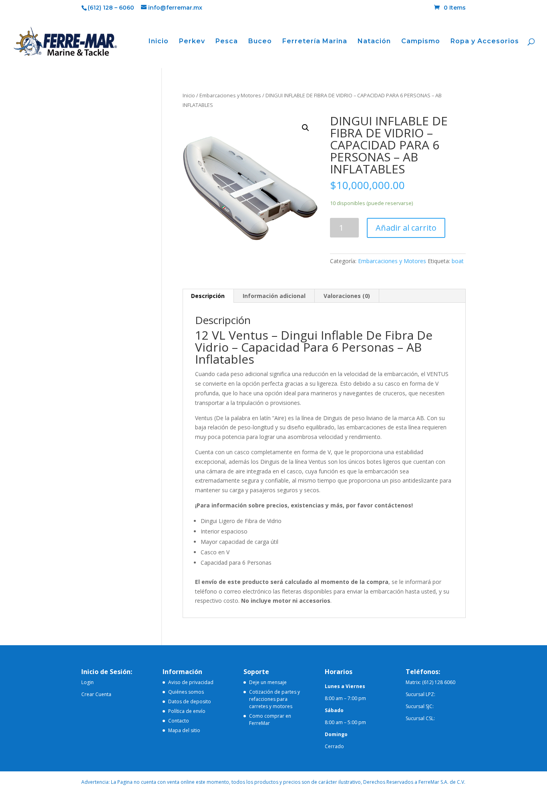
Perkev (192, 41)
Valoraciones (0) (347, 296)
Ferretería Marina (314, 41)
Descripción (208, 296)
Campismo (420, 41)
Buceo (260, 41)
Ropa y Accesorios (484, 41)
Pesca (226, 41)
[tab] (208, 296)
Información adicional (274, 296)
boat (458, 261)
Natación (374, 41)
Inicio (159, 41)
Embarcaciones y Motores (230, 95)
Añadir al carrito (406, 227)
